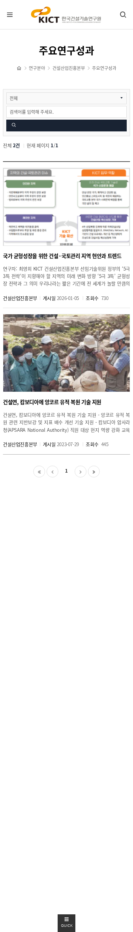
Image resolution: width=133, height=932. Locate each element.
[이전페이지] (52, 471)
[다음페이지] (80, 471)
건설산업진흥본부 (68, 68)
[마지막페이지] (94, 471)
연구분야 (37, 68)
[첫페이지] (39, 471)
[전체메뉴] (10, 14)
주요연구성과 (104, 68)
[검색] (123, 14)
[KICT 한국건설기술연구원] (66, 15)
